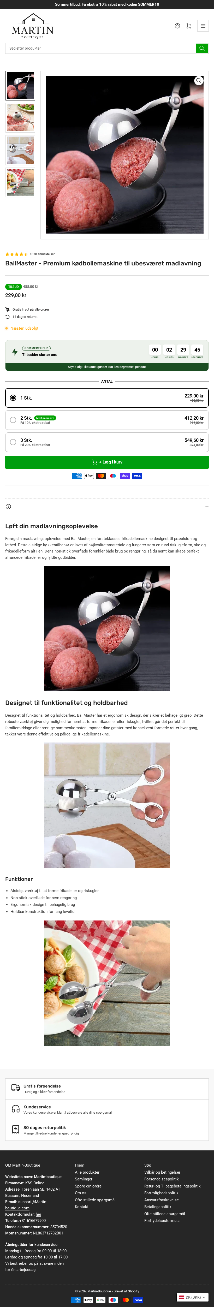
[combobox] (107, 48)
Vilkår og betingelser (162, 1172)
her (38, 1214)
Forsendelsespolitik (161, 1179)
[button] (107, 398)
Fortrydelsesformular (162, 1220)
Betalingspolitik (157, 1206)
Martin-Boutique (99, 1291)
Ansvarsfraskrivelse (161, 1200)
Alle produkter (87, 1172)
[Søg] (202, 48)
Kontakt (81, 1206)
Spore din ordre (88, 1186)
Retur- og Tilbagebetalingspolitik (172, 1186)
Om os (80, 1193)
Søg (147, 1165)
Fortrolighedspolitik (161, 1193)
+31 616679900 (32, 1220)
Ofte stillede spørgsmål (95, 1200)
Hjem (79, 1165)
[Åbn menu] (203, 26)
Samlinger (83, 1179)
